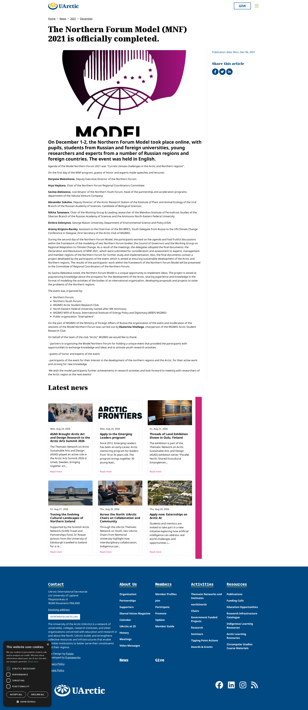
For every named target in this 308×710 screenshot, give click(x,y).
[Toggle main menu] (256, 6)
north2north (199, 604)
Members (163, 584)
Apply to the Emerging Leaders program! (116, 435)
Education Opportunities (242, 607)
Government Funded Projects (204, 619)
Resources (237, 584)
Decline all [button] (37, 694)
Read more (56, 471)
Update (160, 620)
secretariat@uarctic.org (64, 616)
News (63, 18)
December (86, 18)
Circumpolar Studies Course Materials (239, 646)
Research (197, 627)
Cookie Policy (56, 670)
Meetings (126, 639)
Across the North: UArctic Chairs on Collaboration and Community (120, 517)
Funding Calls (235, 600)
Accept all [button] (16, 694)
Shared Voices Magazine (135, 613)
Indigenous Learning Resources (240, 625)
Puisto (70, 653)
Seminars (197, 634)
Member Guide (164, 626)
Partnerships (128, 600)
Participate (162, 607)
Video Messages (130, 645)
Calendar (125, 620)
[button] (27, 702)
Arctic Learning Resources (236, 636)
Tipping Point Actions (204, 640)
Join (157, 600)
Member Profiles (166, 594)
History (124, 632)
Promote (161, 613)
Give (242, 6)
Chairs (195, 611)
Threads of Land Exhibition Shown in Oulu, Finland (169, 435)
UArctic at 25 (128, 626)
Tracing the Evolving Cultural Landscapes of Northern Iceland (66, 517)
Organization (128, 594)
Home (52, 18)
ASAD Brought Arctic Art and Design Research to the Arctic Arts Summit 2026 (70, 437)
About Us (128, 584)
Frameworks (73, 657)
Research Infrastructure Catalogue (242, 615)
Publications (234, 594)
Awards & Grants (202, 647)
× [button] (48, 644)
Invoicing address (59, 609)
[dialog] (27, 674)
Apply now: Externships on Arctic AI (168, 516)
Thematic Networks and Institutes (206, 596)
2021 (73, 18)
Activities (202, 584)
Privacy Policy (56, 664)
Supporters (127, 607)
